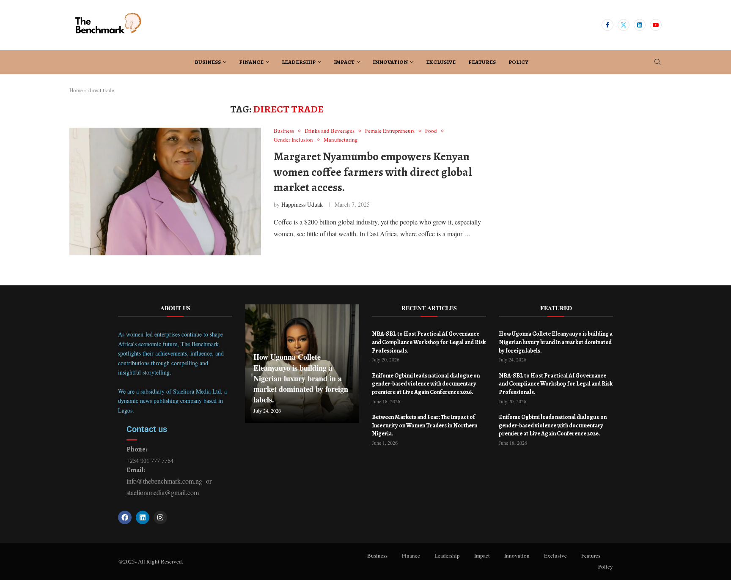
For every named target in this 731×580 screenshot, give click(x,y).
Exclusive (441, 62)
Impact (344, 62)
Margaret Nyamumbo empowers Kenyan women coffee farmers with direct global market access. (373, 172)
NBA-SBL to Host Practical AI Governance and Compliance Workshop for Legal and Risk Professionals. (429, 342)
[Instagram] (160, 517)
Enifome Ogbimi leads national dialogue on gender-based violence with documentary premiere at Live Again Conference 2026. (426, 384)
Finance (251, 62)
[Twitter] (623, 25)
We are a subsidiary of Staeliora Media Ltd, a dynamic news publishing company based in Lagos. (172, 400)
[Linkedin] (640, 25)
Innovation (390, 62)
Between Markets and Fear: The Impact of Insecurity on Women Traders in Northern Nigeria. (424, 425)
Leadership (299, 62)
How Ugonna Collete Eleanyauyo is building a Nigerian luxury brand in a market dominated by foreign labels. (300, 378)
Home (76, 90)
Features (482, 62)
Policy (518, 62)
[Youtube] (656, 25)
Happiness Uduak (302, 204)
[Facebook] (607, 25)
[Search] (657, 63)
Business (208, 62)
